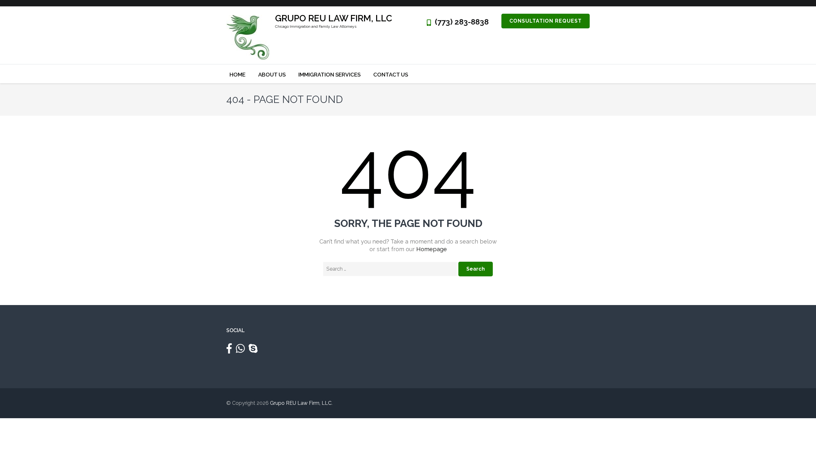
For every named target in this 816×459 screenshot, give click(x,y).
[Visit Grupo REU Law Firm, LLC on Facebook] (229, 350)
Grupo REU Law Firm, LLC (333, 18)
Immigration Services (329, 74)
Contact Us (390, 74)
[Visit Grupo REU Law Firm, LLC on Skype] (253, 350)
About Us (272, 74)
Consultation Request (545, 21)
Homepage (431, 249)
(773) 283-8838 (462, 22)
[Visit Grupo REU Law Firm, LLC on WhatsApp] (240, 350)
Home (237, 74)
